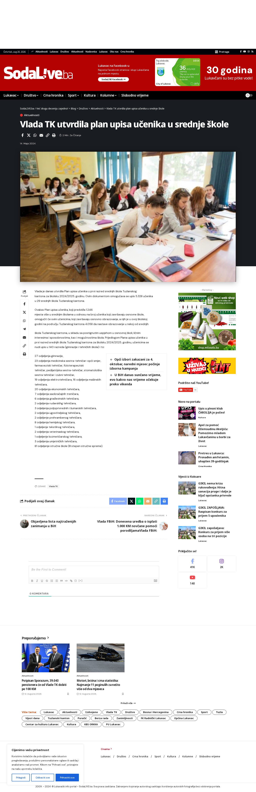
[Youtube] (192, 580)
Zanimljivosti (125, 718)
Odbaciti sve (43, 777)
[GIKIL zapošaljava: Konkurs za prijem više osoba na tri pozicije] (187, 532)
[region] (45, 764)
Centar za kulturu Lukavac (42, 724)
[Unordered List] (56, 581)
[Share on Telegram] (24, 329)
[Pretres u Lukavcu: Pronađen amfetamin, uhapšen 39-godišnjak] (187, 457)
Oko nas (114, 52)
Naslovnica (91, 52)
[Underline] (42, 581)
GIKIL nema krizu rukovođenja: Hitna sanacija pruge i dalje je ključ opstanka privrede (214, 489)
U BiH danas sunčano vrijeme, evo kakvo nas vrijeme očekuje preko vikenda (135, 379)
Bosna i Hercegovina (156, 712)
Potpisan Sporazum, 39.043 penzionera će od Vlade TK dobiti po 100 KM (44, 685)
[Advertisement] (104, 24)
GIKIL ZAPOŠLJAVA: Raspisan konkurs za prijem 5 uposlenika (212, 512)
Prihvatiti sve (67, 777)
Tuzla (219, 712)
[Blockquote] (61, 581)
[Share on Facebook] (22, 135)
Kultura (202, 417)
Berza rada (101, 718)
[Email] (41, 135)
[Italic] (37, 581)
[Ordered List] (51, 581)
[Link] (71, 581)
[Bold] (32, 581)
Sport (204, 712)
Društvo (64, 52)
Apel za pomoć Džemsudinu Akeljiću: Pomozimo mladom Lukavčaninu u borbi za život (214, 433)
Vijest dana (32, 718)
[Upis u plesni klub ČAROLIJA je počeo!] (187, 413)
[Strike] (46, 581)
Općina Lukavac (184, 718)
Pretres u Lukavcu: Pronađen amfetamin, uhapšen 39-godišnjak (214, 457)
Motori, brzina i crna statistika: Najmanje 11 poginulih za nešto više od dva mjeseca (98, 685)
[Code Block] (66, 581)
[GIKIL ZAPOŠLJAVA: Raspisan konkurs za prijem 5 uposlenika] (187, 512)
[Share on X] (28, 135)
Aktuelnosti (42, 52)
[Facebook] (240, 51)
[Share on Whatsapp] (35, 135)
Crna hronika (127, 52)
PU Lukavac (113, 724)
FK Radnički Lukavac (153, 718)
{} (76, 580)
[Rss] (252, 51)
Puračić (82, 718)
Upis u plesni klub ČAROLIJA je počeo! (211, 410)
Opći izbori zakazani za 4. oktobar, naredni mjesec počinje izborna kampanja (135, 363)
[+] (81, 580)
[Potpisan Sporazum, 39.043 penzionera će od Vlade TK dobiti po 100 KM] (46, 658)
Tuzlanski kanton (58, 718)
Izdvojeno (91, 712)
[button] (222, 52)
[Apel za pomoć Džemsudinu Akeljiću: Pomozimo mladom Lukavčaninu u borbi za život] (187, 429)
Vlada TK (53, 486)
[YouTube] (244, 51)
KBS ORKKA (91, 724)
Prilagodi (20, 777)
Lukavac (54, 52)
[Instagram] (248, 51)
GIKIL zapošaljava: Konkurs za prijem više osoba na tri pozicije (214, 532)
